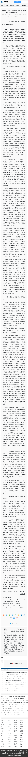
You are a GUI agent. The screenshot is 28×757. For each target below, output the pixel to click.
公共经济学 (17, 603)
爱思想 (5, 2)
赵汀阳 (15, 728)
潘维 (9, 745)
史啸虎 (15, 735)
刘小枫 (9, 737)
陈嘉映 (2, 724)
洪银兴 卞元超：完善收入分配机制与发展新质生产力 (13, 696)
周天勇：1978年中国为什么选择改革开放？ (11, 680)
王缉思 (21, 732)
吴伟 (15, 739)
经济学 (12, 5)
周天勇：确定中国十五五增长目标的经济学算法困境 (13, 678)
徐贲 (2, 726)
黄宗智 (9, 724)
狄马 (2, 735)
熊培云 (21, 735)
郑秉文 (15, 745)
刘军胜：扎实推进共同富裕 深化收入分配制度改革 (12, 698)
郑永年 (15, 720)
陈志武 (21, 724)
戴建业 (21, 728)
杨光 (21, 746)
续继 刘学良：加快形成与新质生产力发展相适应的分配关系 (14, 702)
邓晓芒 (15, 732)
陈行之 (9, 720)
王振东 (21, 733)
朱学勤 (2, 745)
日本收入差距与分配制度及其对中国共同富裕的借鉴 (13, 706)
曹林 (9, 722)
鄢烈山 (15, 722)
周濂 (2, 732)
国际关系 (24, 5)
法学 (7, 5)
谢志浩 (9, 746)
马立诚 (15, 726)
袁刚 (9, 743)
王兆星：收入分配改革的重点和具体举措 (10, 714)
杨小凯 (15, 743)
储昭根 (15, 741)
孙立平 (15, 746)
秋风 (2, 737)
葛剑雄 (9, 741)
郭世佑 (9, 733)
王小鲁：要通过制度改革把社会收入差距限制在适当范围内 (14, 700)
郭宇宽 (9, 726)
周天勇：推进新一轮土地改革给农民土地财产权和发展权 (14, 682)
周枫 (2, 739)
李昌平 (2, 730)
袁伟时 (9, 735)
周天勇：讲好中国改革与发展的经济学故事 (11, 688)
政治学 (17, 5)
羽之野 (2, 746)
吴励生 (21, 743)
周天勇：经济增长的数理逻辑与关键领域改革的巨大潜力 (14, 674)
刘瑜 (2, 741)
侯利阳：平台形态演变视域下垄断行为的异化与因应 (13, 704)
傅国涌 (21, 722)
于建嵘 (15, 724)
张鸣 (9, 730)
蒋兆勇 (9, 739)
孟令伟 (15, 737)
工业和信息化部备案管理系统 (14, 755)
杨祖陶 (21, 726)
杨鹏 (9, 732)
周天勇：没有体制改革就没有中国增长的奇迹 (11, 676)
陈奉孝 (2, 733)
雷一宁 (21, 737)
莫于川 (21, 745)
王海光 (21, 730)
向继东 (9, 728)
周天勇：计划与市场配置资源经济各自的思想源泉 (12, 686)
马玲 (15, 733)
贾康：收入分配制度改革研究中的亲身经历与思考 (12, 712)
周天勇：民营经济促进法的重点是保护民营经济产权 (13, 684)
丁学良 (2, 722)
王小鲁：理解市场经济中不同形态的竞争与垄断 (12, 708)
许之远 (2, 743)
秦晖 (2, 720)
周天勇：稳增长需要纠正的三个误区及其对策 (11, 690)
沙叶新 (21, 739)
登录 (13, 663)
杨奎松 (15, 730)
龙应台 (21, 720)
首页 (2, 5)
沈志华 (2, 728)
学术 (7, 603)
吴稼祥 (21, 741)
